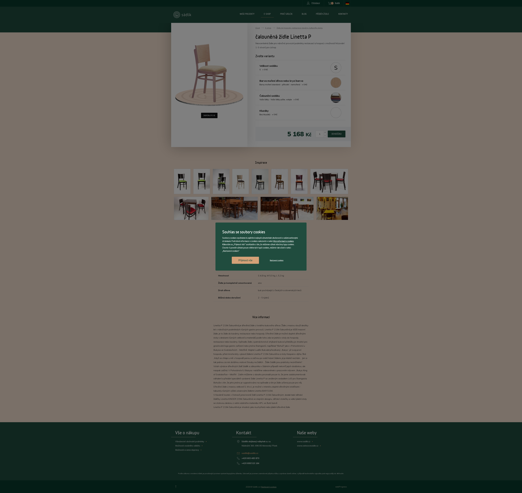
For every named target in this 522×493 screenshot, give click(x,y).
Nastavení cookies (276, 260)
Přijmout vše (245, 260)
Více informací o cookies (283, 241)
